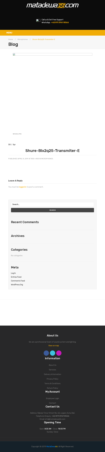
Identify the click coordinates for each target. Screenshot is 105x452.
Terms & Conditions (52, 383)
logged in (22, 187)
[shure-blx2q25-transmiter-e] (52, 92)
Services (52, 370)
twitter (52, 353)
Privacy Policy (52, 379)
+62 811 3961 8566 (60, 416)
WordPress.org (17, 285)
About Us (52, 365)
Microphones (23, 39)
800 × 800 (35, 159)
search (52, 210)
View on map (53, 346)
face (46, 353)
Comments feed (18, 281)
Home (10, 39)
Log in (13, 273)
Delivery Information (52, 374)
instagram (58, 353)
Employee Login (52, 398)
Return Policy (52, 388)
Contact (52, 403)
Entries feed (16, 277)
